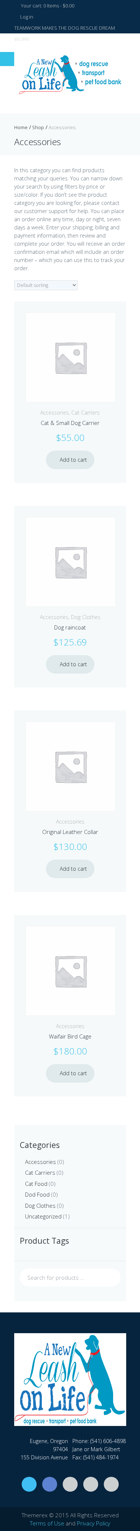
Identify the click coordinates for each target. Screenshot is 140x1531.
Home (21, 127)
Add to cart (73, 459)
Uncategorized (43, 1216)
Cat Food (36, 1183)
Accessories (54, 412)
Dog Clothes (85, 617)
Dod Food (37, 1194)
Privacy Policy (93, 1523)
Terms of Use (47, 1523)
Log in (26, 16)
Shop (38, 127)
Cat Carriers (85, 412)
